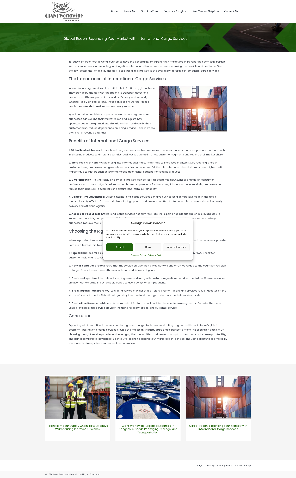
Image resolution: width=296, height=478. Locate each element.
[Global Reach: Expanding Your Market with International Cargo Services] (218, 378)
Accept (120, 247)
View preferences (176, 247)
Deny (148, 247)
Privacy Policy (156, 255)
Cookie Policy (138, 255)
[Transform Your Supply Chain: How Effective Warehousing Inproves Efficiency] (77, 378)
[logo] (64, 3)
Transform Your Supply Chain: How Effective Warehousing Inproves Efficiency (77, 427)
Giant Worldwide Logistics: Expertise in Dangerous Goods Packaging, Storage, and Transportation (148, 429)
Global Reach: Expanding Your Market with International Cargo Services (218, 427)
